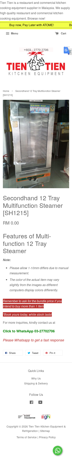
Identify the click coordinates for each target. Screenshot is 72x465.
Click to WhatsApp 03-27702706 (29, 331)
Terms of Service (27, 437)
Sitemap (45, 431)
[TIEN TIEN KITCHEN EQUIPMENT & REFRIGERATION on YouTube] (40, 403)
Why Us (36, 378)
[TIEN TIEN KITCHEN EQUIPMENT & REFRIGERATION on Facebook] (31, 403)
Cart (63, 33)
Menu (14, 33)
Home (6, 90)
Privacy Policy (47, 437)
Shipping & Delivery (36, 383)
